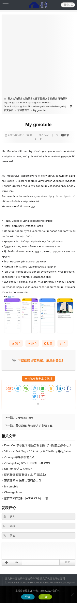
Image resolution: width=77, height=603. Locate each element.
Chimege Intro (24, 417)
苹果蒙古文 (23, 110)
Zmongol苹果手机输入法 (19, 457)
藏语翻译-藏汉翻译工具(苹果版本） (26, 474)
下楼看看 (63, 135)
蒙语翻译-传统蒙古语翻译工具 (34, 425)
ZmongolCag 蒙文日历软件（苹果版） (28, 463)
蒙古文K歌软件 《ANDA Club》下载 (26, 498)
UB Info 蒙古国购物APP (18, 468)
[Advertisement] (38, 56)
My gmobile (39, 110)
